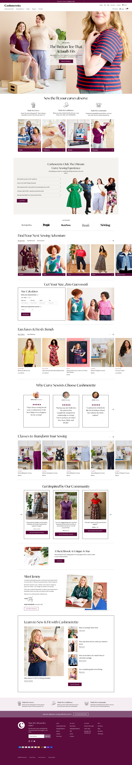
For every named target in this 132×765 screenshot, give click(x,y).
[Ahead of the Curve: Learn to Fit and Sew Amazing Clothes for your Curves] (78, 352)
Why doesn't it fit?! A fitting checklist (37, 678)
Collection (21, 368)
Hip (50, 300)
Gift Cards (59, 736)
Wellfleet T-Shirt (71, 1)
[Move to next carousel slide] (113, 241)
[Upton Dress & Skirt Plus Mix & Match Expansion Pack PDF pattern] (53, 352)
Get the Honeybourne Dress (37, 532)
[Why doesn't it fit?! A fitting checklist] (44, 651)
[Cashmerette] (12, 5)
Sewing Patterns (60, 728)
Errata (71, 733)
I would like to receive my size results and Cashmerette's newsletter (47, 78)
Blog (99, 728)
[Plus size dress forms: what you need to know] (73, 646)
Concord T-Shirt (119, 370)
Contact (72, 736)
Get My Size (26, 314)
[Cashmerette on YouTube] (34, 741)
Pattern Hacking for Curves (49, 473)
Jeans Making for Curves (98, 473)
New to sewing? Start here (88, 628)
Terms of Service (41, 757)
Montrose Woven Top (24, 370)
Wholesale (100, 733)
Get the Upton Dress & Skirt (95, 530)
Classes (58, 733)
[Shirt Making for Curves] (78, 454)
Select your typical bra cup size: (30, 306)
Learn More (22, 200)
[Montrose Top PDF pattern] (29, 352)
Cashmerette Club (61, 726)
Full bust (32, 300)
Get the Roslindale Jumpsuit (66, 534)
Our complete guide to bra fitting (90, 669)
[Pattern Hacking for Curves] (53, 454)
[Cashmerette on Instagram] (29, 741)
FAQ (71, 731)
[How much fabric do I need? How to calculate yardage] (73, 660)
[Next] (84, 1)
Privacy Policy (32, 757)
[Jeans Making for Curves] (102, 454)
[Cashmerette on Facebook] (32, 741)
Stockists (100, 731)
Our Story (100, 726)
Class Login (87, 728)
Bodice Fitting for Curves (98, 370)
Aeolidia (53, 757)
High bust (23, 300)
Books (68, 368)
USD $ (125, 5)
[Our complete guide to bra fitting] (73, 674)
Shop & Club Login (89, 726)
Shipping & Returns (75, 728)
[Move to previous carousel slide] (110, 241)
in (26, 297)
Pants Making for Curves (25, 473)
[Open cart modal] (126, 9)
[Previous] (48, 1)
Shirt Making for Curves (73, 473)
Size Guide (72, 726)
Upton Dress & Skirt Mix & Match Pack (53, 370)
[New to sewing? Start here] (73, 632)
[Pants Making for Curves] (29, 454)
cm (30, 297)
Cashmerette (24, 757)
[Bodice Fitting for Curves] (102, 352)
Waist (41, 300)
